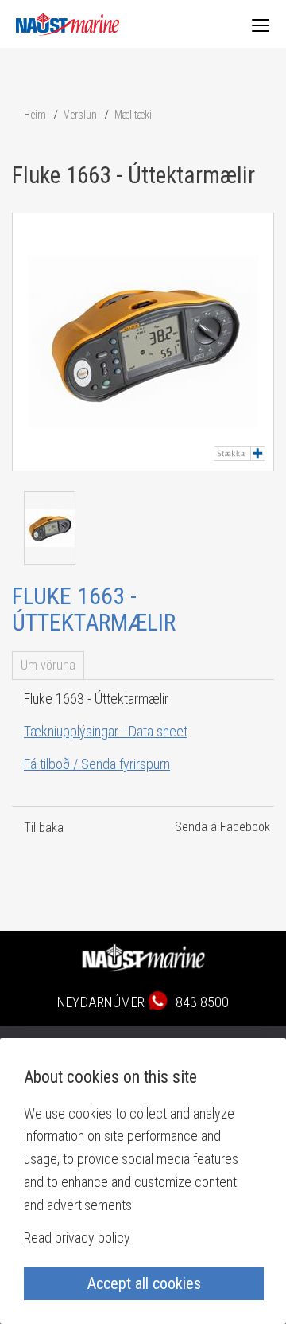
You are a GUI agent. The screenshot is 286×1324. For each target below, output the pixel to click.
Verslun (80, 114)
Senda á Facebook (222, 826)
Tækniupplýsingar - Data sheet (105, 731)
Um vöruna (48, 665)
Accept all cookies (144, 1283)
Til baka (44, 827)
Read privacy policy (77, 1237)
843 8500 (202, 1002)
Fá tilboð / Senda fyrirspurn (97, 764)
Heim (35, 114)
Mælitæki (133, 114)
